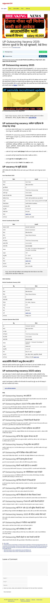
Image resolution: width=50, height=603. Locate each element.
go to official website (10, 388)
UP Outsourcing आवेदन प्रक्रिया (34, 546)
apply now (28, 214)
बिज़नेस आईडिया (16, 8)
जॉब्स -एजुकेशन (4, 8)
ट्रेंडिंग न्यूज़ (28, 8)
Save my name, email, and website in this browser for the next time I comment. (23, 588)
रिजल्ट (22, 8)
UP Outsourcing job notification (24, 544)
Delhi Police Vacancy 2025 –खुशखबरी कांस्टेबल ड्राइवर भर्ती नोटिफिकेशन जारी (17, 550)
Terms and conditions (25, 601)
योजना (10, 8)
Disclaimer (22, 599)
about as (33, 599)
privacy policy (39, 599)
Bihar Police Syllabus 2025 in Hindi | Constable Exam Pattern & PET (17, 551)
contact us (28, 599)
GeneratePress (11, 601)
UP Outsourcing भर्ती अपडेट (10, 547)
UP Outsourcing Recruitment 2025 (38, 544)
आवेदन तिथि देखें (32, 117)
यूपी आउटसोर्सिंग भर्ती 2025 (6, 548)
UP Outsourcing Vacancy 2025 (22, 546)
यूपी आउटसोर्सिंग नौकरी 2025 (41, 547)
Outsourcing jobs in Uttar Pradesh (11, 544)
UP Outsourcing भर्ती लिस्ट (21, 547)
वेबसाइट (15, 85)
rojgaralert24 (7, 3)
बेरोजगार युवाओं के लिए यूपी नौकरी (31, 547)
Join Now (43, 51)
